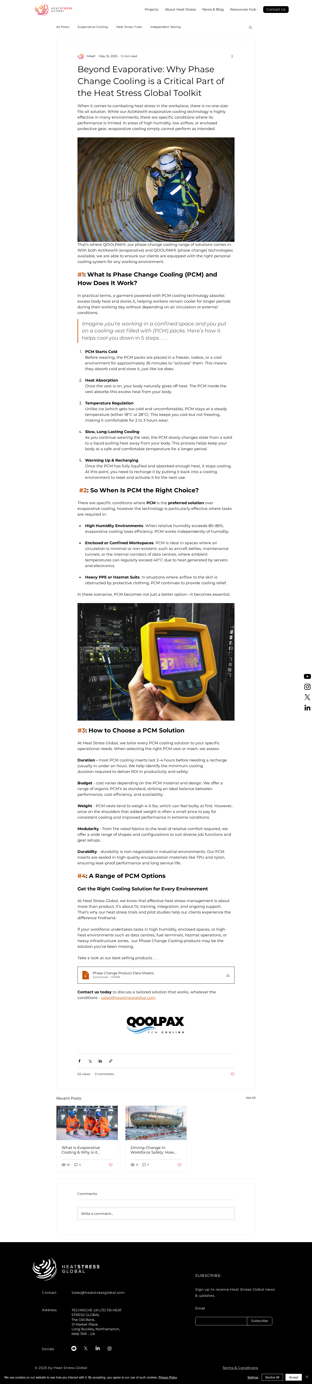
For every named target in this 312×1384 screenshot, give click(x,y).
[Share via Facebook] (79, 1061)
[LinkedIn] (307, 707)
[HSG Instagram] (307, 687)
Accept (293, 1377)
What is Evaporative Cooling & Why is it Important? (81, 1150)
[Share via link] (111, 1061)
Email (200, 1308)
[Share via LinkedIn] (100, 1061)
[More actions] (232, 56)
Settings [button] (252, 1377)
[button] (276, 9)
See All (251, 1098)
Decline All (272, 1377)
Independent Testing (165, 27)
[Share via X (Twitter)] (90, 1061)
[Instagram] (109, 1348)
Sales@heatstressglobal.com (98, 1293)
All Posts (62, 27)
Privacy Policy (168, 1377)
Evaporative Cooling (93, 27)
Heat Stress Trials (129, 27)
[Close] (306, 1377)
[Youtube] (307, 676)
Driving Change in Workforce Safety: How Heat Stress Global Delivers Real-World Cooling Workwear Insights (152, 1150)
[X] (307, 697)
